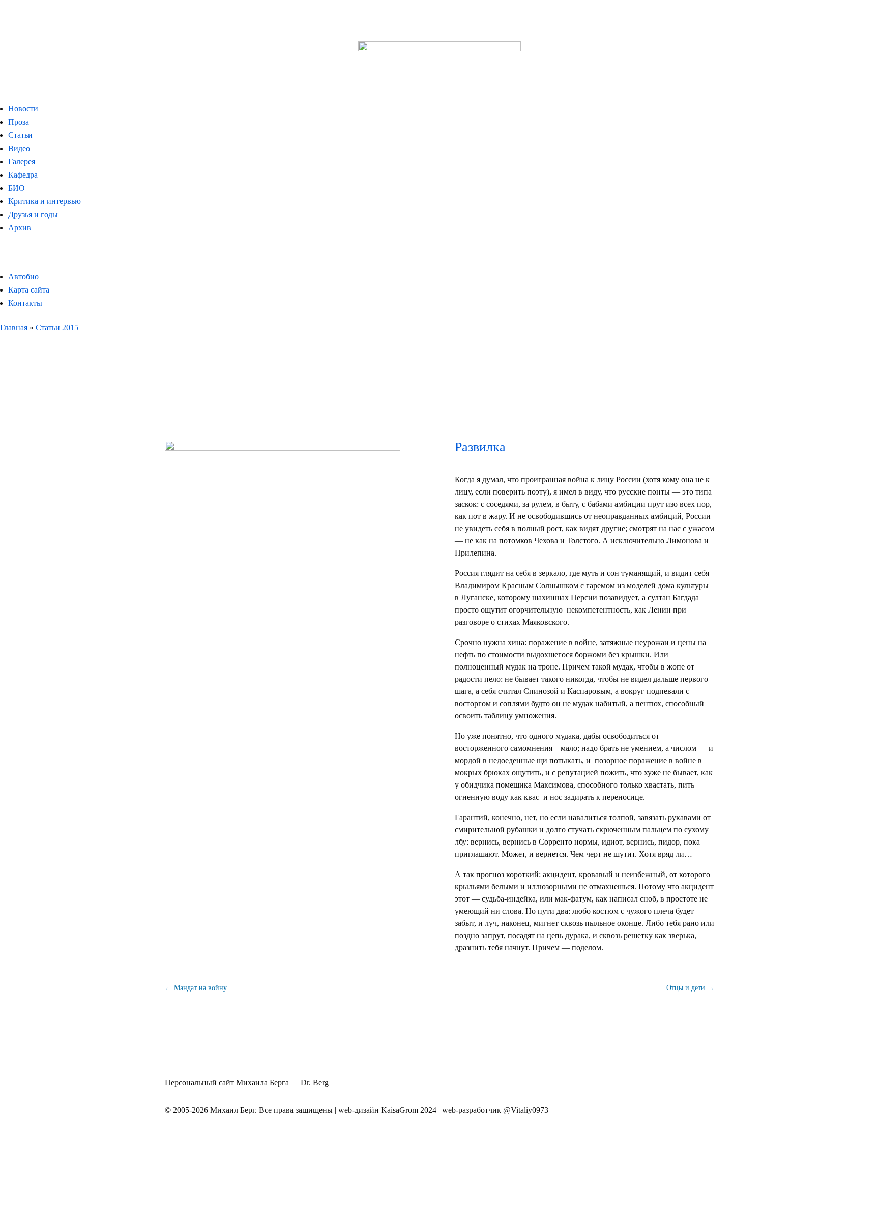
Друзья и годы (33, 214)
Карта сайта (28, 289)
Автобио (23, 276)
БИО (16, 188)
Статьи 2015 (57, 327)
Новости (23, 108)
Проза (18, 122)
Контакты (25, 303)
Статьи (20, 135)
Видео (19, 148)
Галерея (21, 161)
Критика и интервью (44, 201)
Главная (13, 327)
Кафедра (23, 174)
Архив (19, 227)
